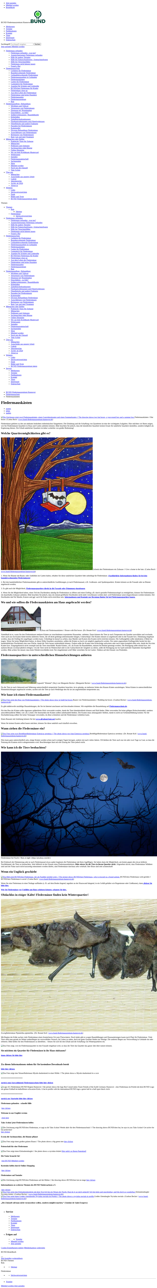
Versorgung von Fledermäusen (22, 108)
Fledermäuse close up (19, 90)
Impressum (10, 38)
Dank (13, 194)
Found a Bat (15, 66)
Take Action (15, 170)
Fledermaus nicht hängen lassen (23, 64)
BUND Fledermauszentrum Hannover (21, 392)
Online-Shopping (17, 150)
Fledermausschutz (13, 68)
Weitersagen (15, 155)
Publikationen (11, 31)
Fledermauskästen (18, 79)
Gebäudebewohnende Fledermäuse (24, 75)
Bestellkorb (10, 7)
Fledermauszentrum (18, 99)
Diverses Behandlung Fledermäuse (24, 130)
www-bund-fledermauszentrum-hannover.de (45, 1194)
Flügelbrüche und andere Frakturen (24, 124)
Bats (12, 102)
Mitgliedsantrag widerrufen (34, 1248)
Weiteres (9, 188)
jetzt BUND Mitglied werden (12, 1161)
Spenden (14, 157)
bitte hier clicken (8, 1069)
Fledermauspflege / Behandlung (18, 104)
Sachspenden (16, 161)
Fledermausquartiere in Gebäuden (24, 77)
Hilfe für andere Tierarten (20, 57)
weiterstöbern (17, 1258)
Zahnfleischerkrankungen (21, 119)
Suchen (37, 44)
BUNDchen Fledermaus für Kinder (24, 88)
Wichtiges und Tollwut (19, 106)
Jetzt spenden (11, 3)
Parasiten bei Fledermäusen (21, 126)
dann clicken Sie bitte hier (11, 1055)
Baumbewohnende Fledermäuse (23, 73)
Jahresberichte (16, 181)
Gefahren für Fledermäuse (21, 71)
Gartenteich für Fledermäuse (22, 84)
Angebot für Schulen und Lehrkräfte (25, 86)
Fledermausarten (17, 97)
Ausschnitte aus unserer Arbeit (22, 177)
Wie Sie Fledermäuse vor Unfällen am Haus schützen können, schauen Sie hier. (34, 890)
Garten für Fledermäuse (20, 82)
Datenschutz (10, 40)
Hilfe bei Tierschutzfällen (20, 62)
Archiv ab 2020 (17, 183)
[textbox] (22, 44)
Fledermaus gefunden (14, 51)
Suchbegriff (5, 44)
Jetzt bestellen (6, 1258)
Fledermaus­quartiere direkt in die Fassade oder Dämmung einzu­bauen (55, 588)
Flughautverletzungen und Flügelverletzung (28, 121)
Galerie (13, 179)
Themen (9, 207)
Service (9, 368)
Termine (9, 29)
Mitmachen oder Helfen (15, 139)
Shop (13, 163)
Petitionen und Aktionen (20, 146)
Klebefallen (15, 117)
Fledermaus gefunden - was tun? (23, 53)
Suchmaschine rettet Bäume (21, 148)
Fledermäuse (16, 214)
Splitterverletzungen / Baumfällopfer (25, 115)
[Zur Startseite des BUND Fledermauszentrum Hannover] (38, 22)
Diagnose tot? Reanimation (21, 110)
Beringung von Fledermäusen (22, 135)
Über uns (9, 172)
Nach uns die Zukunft (19, 168)
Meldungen (10, 27)
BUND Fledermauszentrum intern (24, 199)
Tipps (8, 35)
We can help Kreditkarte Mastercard (25, 152)
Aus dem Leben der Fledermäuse (23, 93)
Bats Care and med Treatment (22, 137)
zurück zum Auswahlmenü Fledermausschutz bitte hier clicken (27, 1083)
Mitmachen (15, 143)
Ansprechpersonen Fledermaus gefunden (26, 55)
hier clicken (5, 1108)
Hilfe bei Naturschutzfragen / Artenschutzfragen (29, 60)
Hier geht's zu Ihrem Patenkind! (74, 1151)
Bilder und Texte (17, 197)
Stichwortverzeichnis (19, 192)
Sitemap (19, 211)
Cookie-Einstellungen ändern (12, 1248)
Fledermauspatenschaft (19, 159)
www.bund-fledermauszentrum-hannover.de (35, 419)
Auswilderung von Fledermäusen (24, 132)
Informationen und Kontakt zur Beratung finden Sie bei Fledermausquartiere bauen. (100, 597)
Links (13, 190)
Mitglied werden (12, 5)
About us (14, 185)
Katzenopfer (15, 128)
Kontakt (9, 33)
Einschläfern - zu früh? (19, 113)
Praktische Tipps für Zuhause (22, 141)
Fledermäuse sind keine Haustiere (24, 95)
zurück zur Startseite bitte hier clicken (17, 1099)
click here (5, 1118)
